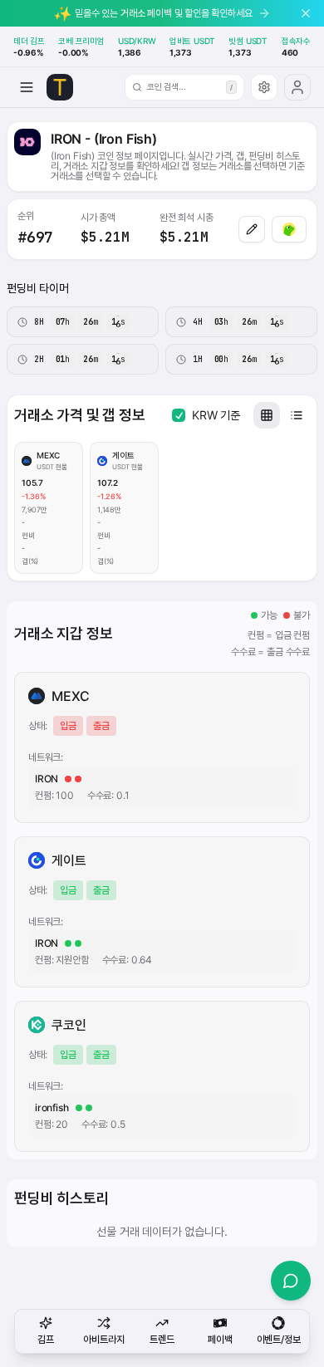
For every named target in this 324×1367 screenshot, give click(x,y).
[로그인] (297, 87)
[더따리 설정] (264, 87)
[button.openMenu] (26, 87)
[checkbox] (178, 415)
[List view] (296, 415)
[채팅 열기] (291, 1281)
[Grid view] (266, 415)
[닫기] (305, 13)
